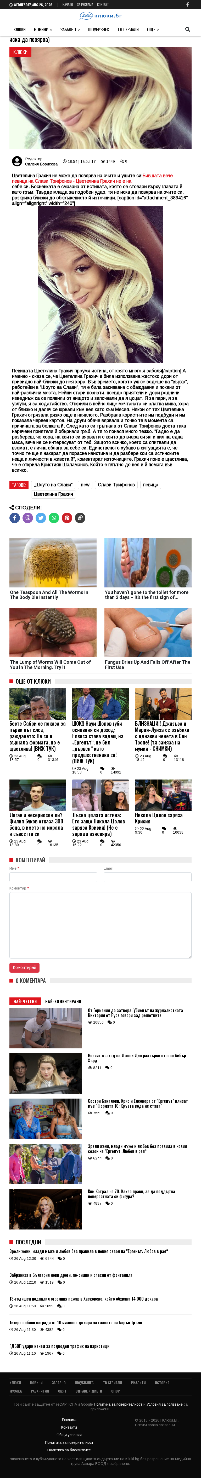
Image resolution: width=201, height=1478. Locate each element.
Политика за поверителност (118, 1404)
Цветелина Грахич (53, 494)
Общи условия (69, 1435)
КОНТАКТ (103, 4)
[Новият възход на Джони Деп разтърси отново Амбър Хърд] (45, 1092)
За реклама (85, 4)
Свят (62, 1391)
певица (150, 484)
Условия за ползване (165, 1404)
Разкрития (40, 1391)
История (162, 1382)
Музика (15, 1391)
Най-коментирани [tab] (63, 1001)
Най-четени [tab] (25, 1001)
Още (151, 29)
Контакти (69, 1427)
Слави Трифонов (116, 484)
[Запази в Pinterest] (67, 518)
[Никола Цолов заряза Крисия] (163, 810)
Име (14, 868)
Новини (41, 29)
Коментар (19, 888)
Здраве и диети (89, 1391)
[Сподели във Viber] (28, 518)
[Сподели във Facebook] (14, 518)
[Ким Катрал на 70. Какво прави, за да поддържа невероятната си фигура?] (45, 1228)
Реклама (69, 1420)
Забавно (68, 29)
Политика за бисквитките (69, 1450)
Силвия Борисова (41, 164)
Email (108, 868)
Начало (68, 4)
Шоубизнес (98, 29)
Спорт (116, 1391)
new (85, 484)
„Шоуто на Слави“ (53, 484)
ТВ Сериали (128, 29)
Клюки (20, 29)
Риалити (138, 1382)
